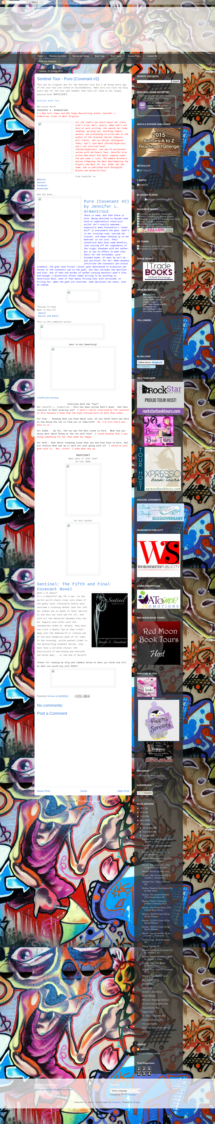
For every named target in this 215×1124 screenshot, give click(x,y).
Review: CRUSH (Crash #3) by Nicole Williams (156, 915)
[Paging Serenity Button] (158, 740)
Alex (149, 102)
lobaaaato (116, 1102)
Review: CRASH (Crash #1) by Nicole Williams (156, 928)
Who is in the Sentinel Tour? (155, 976)
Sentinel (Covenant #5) (152, 1020)
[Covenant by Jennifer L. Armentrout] (154, 214)
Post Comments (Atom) (89, 801)
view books (171, 114)
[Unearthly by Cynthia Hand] (150, 224)
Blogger (136, 1102)
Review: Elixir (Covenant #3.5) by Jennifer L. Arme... (157, 840)
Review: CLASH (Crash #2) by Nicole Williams (156, 921)
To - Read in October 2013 (154, 1016)
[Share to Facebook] (85, 696)
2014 (142, 820)
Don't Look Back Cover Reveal (156, 1028)
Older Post (123, 791)
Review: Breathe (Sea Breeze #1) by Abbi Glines (157, 889)
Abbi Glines (147, 984)
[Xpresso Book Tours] (159, 490)
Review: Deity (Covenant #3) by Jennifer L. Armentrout (156, 876)
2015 (142, 816)
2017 (142, 808)
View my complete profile (148, 1053)
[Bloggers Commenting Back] (159, 199)
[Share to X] (82, 696)
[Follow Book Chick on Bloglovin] (150, 364)
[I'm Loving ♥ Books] (147, 696)
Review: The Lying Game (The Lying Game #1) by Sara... (156, 866)
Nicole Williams (149, 996)
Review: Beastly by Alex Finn (155, 871)
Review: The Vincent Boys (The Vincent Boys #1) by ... (156, 908)
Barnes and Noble (48, 316)
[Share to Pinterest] (88, 696)
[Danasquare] (158, 698)
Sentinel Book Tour (48, 101)
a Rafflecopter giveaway (48, 398)
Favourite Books (149, 1024)
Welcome (146, 1032)
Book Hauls (116, 56)
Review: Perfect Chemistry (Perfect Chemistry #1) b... (155, 902)
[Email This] (76, 696)
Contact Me (152, 56)
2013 (142, 824)
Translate (131, 1094)
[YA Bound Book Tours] (158, 445)
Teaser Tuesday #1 (150, 946)
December (148, 828)
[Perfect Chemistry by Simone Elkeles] (155, 216)
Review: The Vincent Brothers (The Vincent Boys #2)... (155, 896)
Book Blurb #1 (148, 988)
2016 (142, 812)
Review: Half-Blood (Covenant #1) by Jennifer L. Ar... (157, 951)
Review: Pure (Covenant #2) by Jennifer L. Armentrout (156, 934)
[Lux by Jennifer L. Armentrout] (151, 221)
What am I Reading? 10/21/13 (155, 1000)
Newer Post (43, 791)
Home (40, 56)
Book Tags (100, 56)
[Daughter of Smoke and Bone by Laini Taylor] (158, 219)
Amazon (42, 313)
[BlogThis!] (79, 696)
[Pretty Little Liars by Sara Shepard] (154, 226)
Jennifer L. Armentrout (152, 992)
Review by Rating (81, 56)
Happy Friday (148, 1012)
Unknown (144, 1049)
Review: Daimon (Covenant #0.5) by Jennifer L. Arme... (157, 957)
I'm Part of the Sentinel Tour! (155, 1004)
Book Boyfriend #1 (150, 980)
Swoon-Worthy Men (151, 1008)
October (147, 836)
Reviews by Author (57, 56)
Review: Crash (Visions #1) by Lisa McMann (156, 853)
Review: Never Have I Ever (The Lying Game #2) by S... (156, 859)
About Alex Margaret (47, 61)
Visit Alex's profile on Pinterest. (151, 775)
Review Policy (134, 56)
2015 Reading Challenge (156, 98)
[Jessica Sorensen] (158, 761)
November (148, 832)
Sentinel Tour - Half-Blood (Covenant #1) (153, 964)
